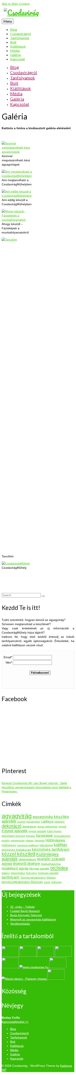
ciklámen (59, 821)
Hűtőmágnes (55, 840)
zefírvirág (56, 882)
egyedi (62, 826)
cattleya (47, 822)
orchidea (59, 868)
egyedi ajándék (37, 831)
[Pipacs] (25, 978)
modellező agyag (15, 868)
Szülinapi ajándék (48, 873)
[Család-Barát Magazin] (28, 955)
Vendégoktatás (20, 923)
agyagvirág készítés (51, 816)
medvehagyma (51, 864)
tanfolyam (10, 877)
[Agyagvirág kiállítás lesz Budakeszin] (34, 967)
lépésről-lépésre (26, 863)
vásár (47, 882)
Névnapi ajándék (39, 868)
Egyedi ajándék (15, 831)
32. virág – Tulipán (22, 906)
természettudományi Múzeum (22, 882)
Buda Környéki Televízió (26, 915)
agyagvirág (17, 815)
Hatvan (30, 840)
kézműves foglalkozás (16, 849)
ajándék (9, 821)
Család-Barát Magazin (25, 911)
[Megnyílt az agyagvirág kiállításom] (63, 955)
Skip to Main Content (16, 3)
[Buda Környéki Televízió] (46, 955)
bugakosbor (33, 821)
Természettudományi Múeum (38, 877)
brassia (21, 821)
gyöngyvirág (18, 840)
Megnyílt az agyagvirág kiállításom (33, 919)
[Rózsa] (56, 978)
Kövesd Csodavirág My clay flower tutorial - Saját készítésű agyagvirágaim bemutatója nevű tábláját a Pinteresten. (36, 787)
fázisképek (44, 835)
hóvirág (40, 840)
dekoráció (12, 826)
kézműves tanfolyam (50, 849)
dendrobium (29, 826)
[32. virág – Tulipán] (10, 955)
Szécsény (31, 873)
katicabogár (46, 845)
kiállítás (60, 845)
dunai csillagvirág (47, 826)
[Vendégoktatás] (10, 967)
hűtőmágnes (9, 845)
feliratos (30, 836)
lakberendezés (27, 859)
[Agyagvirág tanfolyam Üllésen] (57, 967)
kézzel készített (18, 854)
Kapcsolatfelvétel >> (15, 1021)
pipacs (6, 873)
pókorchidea (18, 873)
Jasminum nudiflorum (28, 845)
